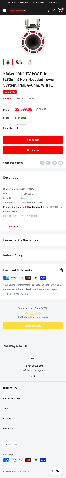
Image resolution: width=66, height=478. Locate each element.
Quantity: (8, 127)
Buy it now (33, 149)
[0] (60, 10)
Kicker (7, 98)
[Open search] (47, 10)
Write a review (33, 325)
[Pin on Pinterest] (48, 162)
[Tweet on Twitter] (54, 162)
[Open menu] (4, 10)
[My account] (53, 10)
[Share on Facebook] (42, 162)
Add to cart (33, 139)
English (8, 444)
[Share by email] (60, 162)
